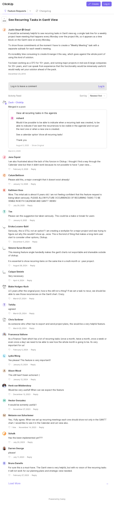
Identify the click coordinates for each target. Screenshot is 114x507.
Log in (107, 4)
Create (95, 4)
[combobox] (97, 95)
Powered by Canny (57, 499)
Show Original (38, 145)
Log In (101, 86)
